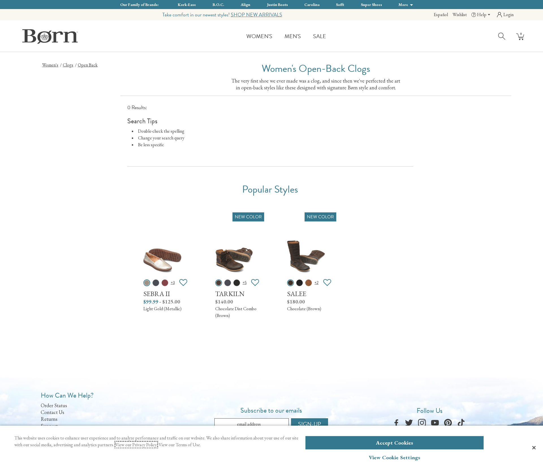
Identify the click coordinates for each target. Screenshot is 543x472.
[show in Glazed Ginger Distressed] (308, 282)
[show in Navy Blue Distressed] (227, 282)
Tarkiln (230, 293)
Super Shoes (371, 4)
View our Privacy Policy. (136, 445)
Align (245, 4)
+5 (245, 283)
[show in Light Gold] (146, 282)
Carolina (312, 4)
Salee (296, 293)
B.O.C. (218, 4)
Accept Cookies (394, 442)
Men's (293, 36)
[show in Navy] (155, 282)
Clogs (68, 65)
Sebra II (156, 293)
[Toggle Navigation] (276, 36)
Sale (319, 36)
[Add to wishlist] (183, 282)
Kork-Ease (187, 4)
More (403, 4)
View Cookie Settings (395, 457)
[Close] (534, 447)
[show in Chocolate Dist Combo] (218, 282)
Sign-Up (309, 424)
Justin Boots (277, 4)
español (441, 15)
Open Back (88, 65)
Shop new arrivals (256, 14)
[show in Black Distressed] (236, 282)
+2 (316, 283)
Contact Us (52, 412)
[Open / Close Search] (502, 36)
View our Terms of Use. (180, 445)
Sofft (340, 4)
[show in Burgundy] (164, 282)
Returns (49, 419)
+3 (173, 283)
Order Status (54, 405)
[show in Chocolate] (290, 282)
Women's (259, 36)
